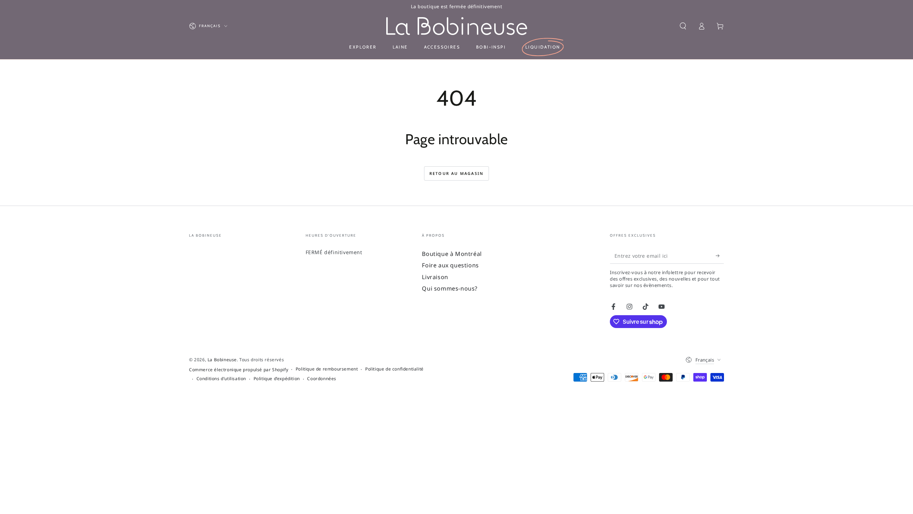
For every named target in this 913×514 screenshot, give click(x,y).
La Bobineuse (222, 360)
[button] (683, 26)
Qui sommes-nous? (450, 288)
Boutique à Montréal (451, 254)
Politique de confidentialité (394, 369)
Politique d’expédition (277, 379)
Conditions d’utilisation (221, 379)
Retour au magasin (456, 173)
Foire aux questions (450, 265)
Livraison (435, 277)
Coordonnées (321, 379)
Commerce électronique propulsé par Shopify (238, 370)
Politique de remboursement (327, 369)
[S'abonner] (720, 255)
